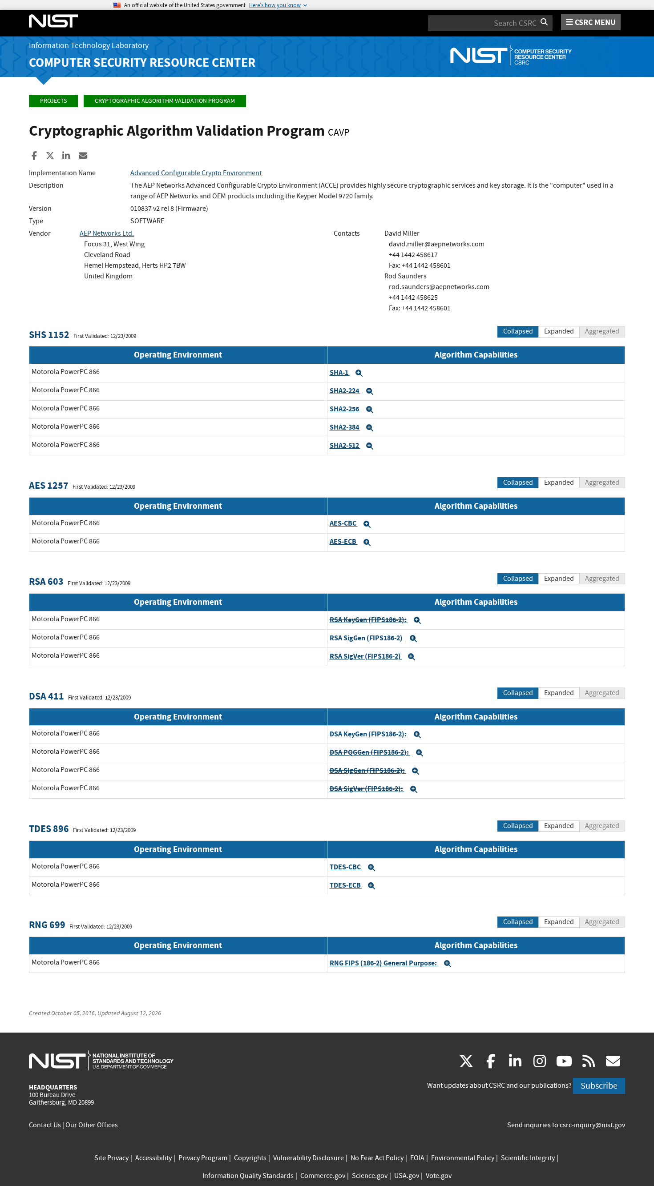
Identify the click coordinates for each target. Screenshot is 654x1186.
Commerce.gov (322, 1175)
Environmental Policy (462, 1158)
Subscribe (599, 1085)
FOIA (417, 1158)
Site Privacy (111, 1158)
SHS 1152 (49, 335)
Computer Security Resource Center (142, 62)
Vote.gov (439, 1175)
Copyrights (250, 1158)
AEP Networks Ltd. (107, 233)
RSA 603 (46, 581)
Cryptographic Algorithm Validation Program (165, 100)
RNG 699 (47, 925)
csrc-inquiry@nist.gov (592, 1125)
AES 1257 (49, 485)
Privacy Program (202, 1158)
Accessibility (153, 1158)
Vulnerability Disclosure (308, 1158)
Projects (53, 100)
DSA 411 (46, 696)
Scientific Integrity (528, 1158)
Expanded (559, 331)
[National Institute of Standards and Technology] (101, 1060)
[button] (359, 373)
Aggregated (602, 331)
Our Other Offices (91, 1125)
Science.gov (370, 1175)
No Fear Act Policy (377, 1158)
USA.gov (406, 1175)
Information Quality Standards (248, 1175)
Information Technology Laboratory (89, 45)
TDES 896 (49, 829)
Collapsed (518, 331)
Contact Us (45, 1125)
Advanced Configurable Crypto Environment (196, 173)
